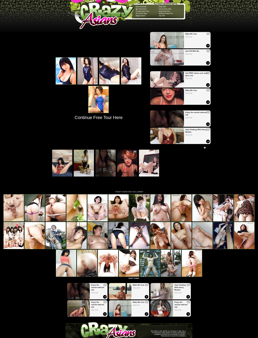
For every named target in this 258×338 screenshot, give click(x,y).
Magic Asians (140, 16)
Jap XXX (162, 16)
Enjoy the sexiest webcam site (196, 113)
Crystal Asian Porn (142, 11)
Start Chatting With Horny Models (196, 131)
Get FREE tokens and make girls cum (196, 74)
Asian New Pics (164, 11)
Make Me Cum (191, 34)
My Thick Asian (141, 9)
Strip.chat (188, 37)
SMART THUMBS (133, 278)
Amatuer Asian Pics (166, 13)
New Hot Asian (141, 7)
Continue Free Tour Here (99, 117)
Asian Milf (162, 7)
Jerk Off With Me (192, 51)
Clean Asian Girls (165, 9)
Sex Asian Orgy (141, 13)
